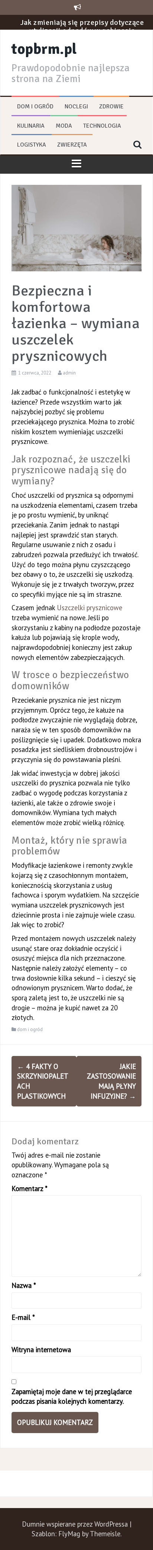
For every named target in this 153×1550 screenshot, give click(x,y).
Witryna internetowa (41, 1349)
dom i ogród (35, 106)
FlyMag (69, 1533)
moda (64, 126)
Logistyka (31, 144)
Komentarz (30, 1188)
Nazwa (24, 1285)
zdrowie (111, 106)
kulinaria (31, 126)
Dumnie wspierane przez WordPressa (76, 1524)
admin (69, 373)
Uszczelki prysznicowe (89, 607)
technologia (102, 126)
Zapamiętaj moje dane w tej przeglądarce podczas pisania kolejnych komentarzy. (72, 1396)
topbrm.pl (44, 49)
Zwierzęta (72, 144)
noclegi (76, 106)
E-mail (23, 1317)
